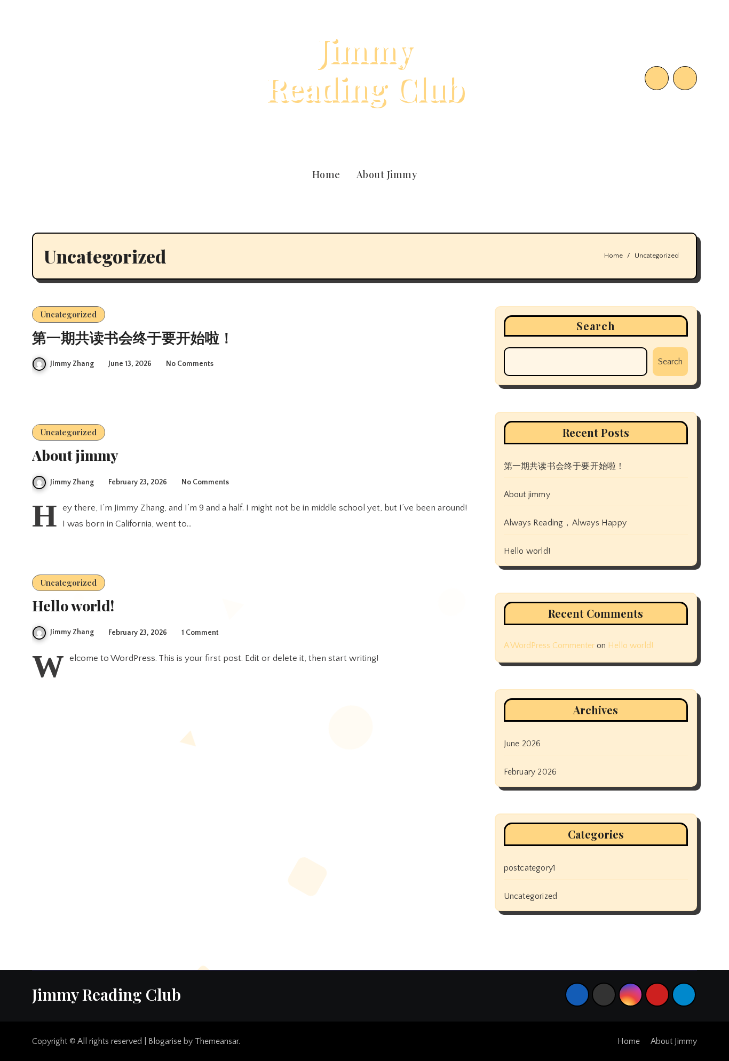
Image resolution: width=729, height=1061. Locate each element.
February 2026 (530, 772)
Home (326, 174)
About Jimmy (386, 174)
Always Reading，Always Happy (565, 523)
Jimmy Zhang (72, 364)
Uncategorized (69, 314)
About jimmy (75, 455)
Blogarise (164, 1041)
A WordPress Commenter (549, 645)
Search (596, 325)
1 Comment (200, 632)
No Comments (189, 364)
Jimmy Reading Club (364, 67)
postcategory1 (530, 868)
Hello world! (73, 605)
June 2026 (522, 743)
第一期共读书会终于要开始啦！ (133, 337)
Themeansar (217, 1041)
